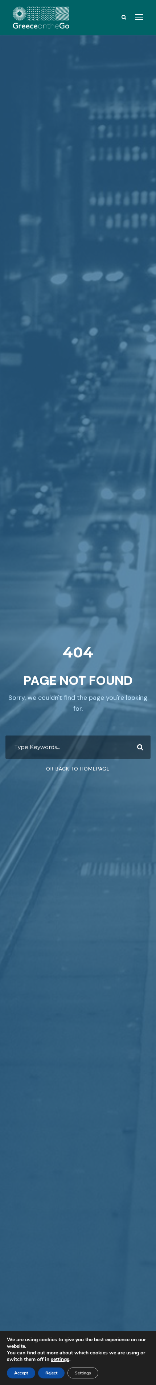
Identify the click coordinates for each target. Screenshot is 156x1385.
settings (60, 1359)
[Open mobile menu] (139, 17)
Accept (21, 1373)
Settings (83, 1373)
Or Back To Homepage (78, 768)
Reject (51, 1373)
